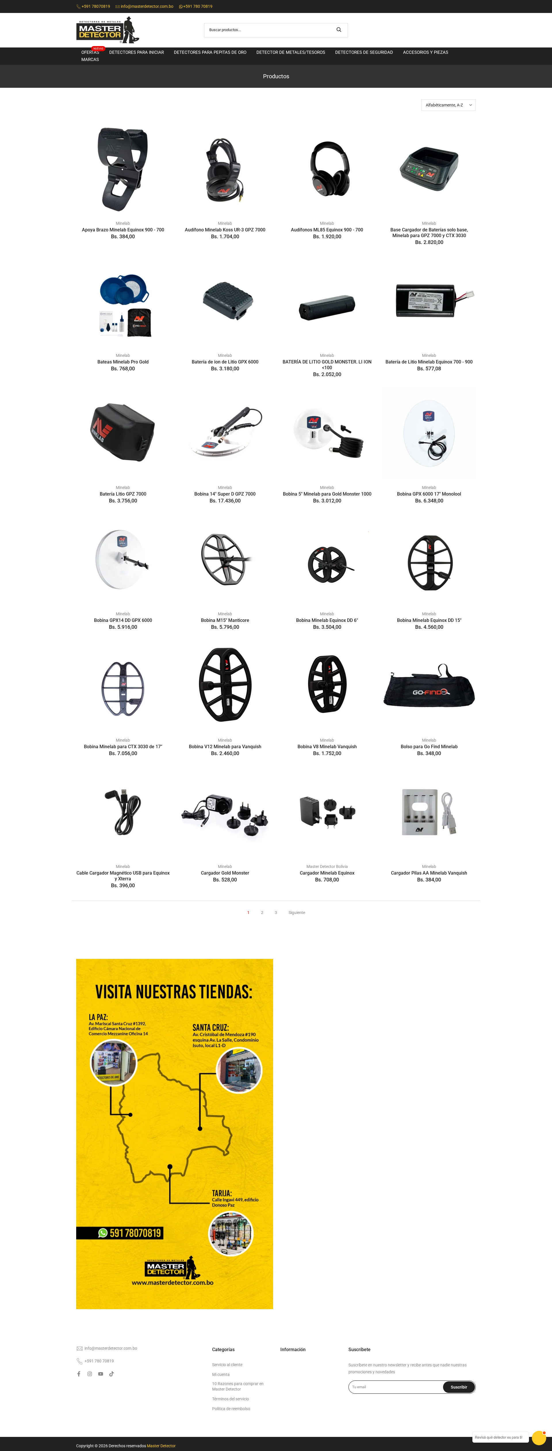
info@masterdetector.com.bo (111, 1348)
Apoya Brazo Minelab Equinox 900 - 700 (123, 230)
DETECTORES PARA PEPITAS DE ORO (210, 52)
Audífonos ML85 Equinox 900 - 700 (327, 230)
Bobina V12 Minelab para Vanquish (225, 746)
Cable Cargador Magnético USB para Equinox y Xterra (123, 875)
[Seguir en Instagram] (454, 6)
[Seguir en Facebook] (444, 6)
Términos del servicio (230, 1399)
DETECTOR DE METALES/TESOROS (290, 52)
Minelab (123, 223)
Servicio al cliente (227, 1364)
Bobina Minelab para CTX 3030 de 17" (123, 746)
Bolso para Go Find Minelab (429, 746)
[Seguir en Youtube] (463, 6)
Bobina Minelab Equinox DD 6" (327, 620)
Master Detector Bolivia (327, 866)
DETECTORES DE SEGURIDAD (364, 52)
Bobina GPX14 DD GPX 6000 (123, 620)
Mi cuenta (221, 1374)
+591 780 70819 (99, 1361)
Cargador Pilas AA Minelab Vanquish (429, 873)
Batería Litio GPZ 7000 (123, 494)
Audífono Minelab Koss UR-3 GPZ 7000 (225, 230)
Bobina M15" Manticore (225, 620)
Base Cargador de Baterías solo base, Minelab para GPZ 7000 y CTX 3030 (429, 232)
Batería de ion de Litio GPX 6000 (225, 362)
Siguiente (297, 912)
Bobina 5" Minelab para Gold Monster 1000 (327, 494)
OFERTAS (92, 52)
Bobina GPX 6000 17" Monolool (429, 494)
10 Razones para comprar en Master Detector (238, 1386)
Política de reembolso (231, 1408)
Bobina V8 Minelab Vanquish (327, 746)
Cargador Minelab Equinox (327, 873)
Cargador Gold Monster (225, 873)
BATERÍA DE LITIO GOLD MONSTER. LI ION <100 (327, 364)
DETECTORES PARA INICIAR (136, 52)
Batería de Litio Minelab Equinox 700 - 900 (429, 362)
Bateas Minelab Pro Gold (123, 362)
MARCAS (90, 59)
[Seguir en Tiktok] (473, 6)
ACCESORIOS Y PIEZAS (425, 52)
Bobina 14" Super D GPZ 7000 (225, 494)
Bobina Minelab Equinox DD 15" (429, 620)
